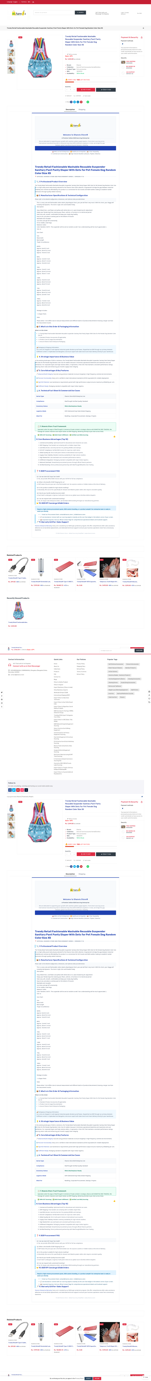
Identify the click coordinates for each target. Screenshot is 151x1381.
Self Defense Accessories (116, 664)
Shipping (82, 109)
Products (56, 671)
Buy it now (107, 89)
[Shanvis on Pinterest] (1, 699)
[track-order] (33, 2)
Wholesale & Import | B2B (61, 692)
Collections (57, 669)
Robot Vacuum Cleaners (115, 668)
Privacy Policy (81, 664)
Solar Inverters (113, 697)
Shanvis (79, 65)
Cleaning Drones (113, 682)
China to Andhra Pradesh (61, 682)
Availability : (71, 73)
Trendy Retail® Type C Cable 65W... (17, 578)
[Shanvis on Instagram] (1, 703)
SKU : (68, 71)
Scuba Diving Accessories (128, 682)
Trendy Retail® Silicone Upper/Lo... (130, 582)
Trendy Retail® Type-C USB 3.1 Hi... (63, 582)
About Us (56, 666)
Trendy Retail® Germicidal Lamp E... (41, 582)
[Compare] (149, 702)
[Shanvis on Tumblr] (1, 706)
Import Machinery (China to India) (63, 687)
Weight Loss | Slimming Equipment (118, 690)
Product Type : (71, 69)
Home (55, 664)
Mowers (122, 697)
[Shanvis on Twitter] (1, 692)
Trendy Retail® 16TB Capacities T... (86, 582)
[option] (11, 44)
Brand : (69, 65)
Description (70, 109)
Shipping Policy (81, 666)
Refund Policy (81, 669)
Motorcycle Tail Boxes (115, 686)
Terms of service (81, 671)
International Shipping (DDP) (62, 695)
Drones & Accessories (132, 664)
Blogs (55, 679)
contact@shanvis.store (17, 675)
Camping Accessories (134, 679)
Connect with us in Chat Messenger (26, 666)
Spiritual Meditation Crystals (125, 693)
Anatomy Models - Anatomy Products (119, 675)
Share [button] (68, 102)
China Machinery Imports (61, 690)
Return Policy (80, 674)
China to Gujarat (58, 684)
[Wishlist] (149, 698)
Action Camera (113, 671)
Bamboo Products (130, 668)
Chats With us (100, 11)
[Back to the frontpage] (143, 28)
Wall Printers (134, 690)
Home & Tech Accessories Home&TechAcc (88, 67)
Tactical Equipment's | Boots (117, 679)
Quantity (68, 86)
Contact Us (57, 677)
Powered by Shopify (27, 796)
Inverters (111, 693)
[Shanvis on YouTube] (30, 790)
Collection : (70, 67)
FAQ (55, 674)
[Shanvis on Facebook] (1, 696)
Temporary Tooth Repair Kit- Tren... (108, 582)
